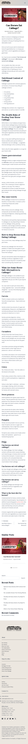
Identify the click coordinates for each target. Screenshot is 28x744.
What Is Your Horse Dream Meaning (13, 609)
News (3, 653)
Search (4, 575)
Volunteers (4, 683)
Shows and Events (6, 649)
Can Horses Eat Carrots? (11, 557)
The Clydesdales (6, 648)
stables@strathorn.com (7, 698)
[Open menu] (25, 3)
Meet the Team (5, 646)
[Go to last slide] (4, 552)
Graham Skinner (9, 31)
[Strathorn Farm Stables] (6, 3)
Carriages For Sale (6, 666)
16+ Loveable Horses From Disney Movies (15, 592)
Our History (4, 642)
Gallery (3, 681)
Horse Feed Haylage (6, 671)
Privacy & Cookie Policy (7, 686)
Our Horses (4, 644)
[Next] (24, 552)
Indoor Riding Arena (6, 667)
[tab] (12, 567)
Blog (3, 654)
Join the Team (5, 685)
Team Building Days (6, 669)
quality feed (20, 502)
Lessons (4, 664)
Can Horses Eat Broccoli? (22, 523)
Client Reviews (5, 651)
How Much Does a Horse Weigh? (6, 523)
